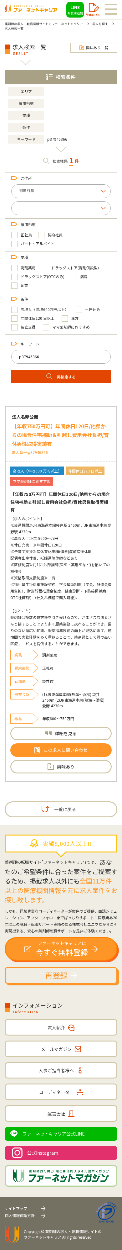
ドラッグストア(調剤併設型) (75, 267)
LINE (75, 9)
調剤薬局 (28, 267)
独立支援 (28, 327)
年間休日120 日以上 (37, 318)
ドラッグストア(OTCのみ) (42, 276)
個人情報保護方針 (20, 1215)
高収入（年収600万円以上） (45, 309)
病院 (84, 276)
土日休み (92, 309)
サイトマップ (16, 1208)
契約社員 (55, 234)
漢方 (75, 318)
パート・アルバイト (37, 243)
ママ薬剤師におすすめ (71, 327)
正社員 (26, 234)
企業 (24, 285)
